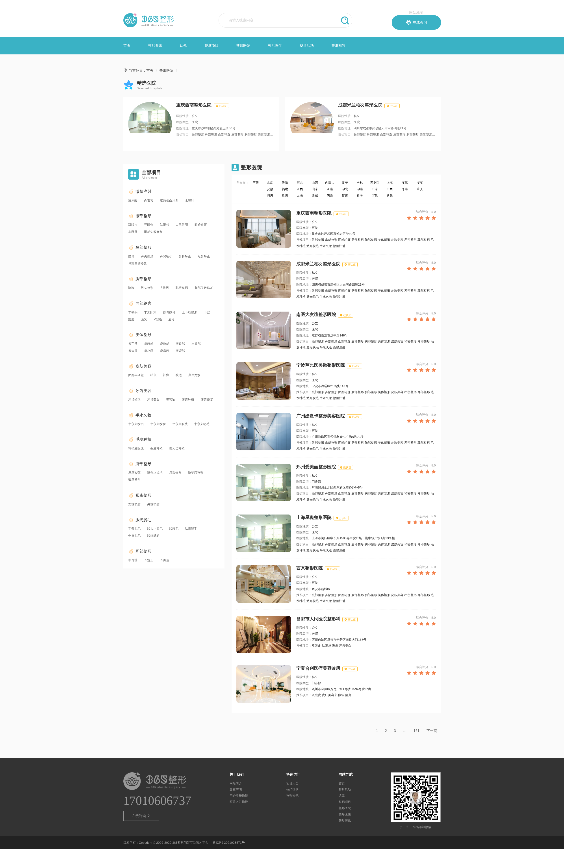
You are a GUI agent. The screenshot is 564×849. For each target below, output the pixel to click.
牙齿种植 (188, 399)
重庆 (420, 189)
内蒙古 (329, 182)
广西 (390, 189)
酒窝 (144, 319)
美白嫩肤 (194, 375)
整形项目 (211, 45)
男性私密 (153, 504)
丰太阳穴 (150, 312)
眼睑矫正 (201, 225)
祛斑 (153, 375)
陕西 (330, 195)
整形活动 (307, 45)
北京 (270, 182)
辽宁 (345, 182)
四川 (270, 195)
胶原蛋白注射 (169, 200)
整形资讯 (155, 45)
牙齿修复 (207, 399)
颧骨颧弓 (169, 312)
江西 (300, 189)
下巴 (207, 312)
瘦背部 (180, 351)
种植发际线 (136, 448)
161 (416, 731)
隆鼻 (131, 256)
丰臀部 (196, 344)
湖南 (360, 189)
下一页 (432, 731)
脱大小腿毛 (155, 528)
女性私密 (134, 504)
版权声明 (236, 789)
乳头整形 (147, 288)
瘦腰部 (148, 344)
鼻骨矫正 (185, 256)
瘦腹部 (164, 344)
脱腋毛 (173, 528)
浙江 (420, 182)
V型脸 (158, 319)
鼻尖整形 (147, 256)
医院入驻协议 (239, 802)
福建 (285, 189)
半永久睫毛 (202, 424)
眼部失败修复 (153, 232)
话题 (183, 45)
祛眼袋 (164, 225)
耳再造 (164, 560)
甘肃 (345, 195)
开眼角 (148, 225)
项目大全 (292, 783)
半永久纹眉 (136, 424)
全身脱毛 (134, 535)
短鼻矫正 (204, 256)
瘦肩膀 (164, 351)
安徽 (270, 189)
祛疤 (179, 375)
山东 (315, 189)
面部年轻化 (136, 375)
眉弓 (171, 319)
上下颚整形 (189, 312)
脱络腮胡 (153, 535)
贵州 (285, 195)
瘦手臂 (132, 344)
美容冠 (170, 399)
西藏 (315, 195)
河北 (300, 182)
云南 (300, 195)
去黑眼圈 (182, 225)
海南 (405, 189)
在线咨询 (141, 816)
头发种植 (156, 448)
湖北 (345, 189)
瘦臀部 (180, 344)
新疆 (390, 195)
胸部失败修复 (204, 288)
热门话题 (292, 789)
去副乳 (164, 288)
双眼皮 (132, 225)
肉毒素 (148, 200)
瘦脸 (131, 319)
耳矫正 (148, 560)
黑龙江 (374, 182)
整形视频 (338, 45)
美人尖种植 (177, 448)
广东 (375, 189)
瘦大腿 (132, 351)
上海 (390, 182)
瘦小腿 (148, 351)
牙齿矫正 (134, 399)
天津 (285, 182)
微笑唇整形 (195, 472)
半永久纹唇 (158, 424)
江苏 (405, 182)
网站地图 (416, 13)
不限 (256, 182)
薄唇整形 (134, 479)
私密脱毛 (191, 528)
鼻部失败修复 (137, 263)
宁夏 (375, 195)
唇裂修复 (175, 472)
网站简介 (236, 783)
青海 (360, 195)
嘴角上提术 (155, 472)
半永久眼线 (180, 424)
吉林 (360, 182)
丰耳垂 (132, 560)
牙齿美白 (153, 399)
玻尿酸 (132, 200)
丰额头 (132, 312)
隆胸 (131, 288)
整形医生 (275, 45)
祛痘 (166, 375)
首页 (126, 45)
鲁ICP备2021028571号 (229, 842)
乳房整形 (182, 288)
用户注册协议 (239, 795)
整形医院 (243, 45)
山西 (315, 182)
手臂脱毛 (134, 528)
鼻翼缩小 (166, 256)
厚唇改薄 (134, 472)
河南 (330, 189)
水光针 (189, 200)
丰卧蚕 (132, 232)
